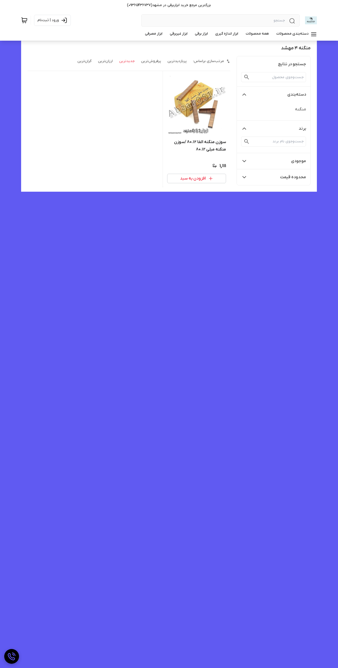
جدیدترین (127, 61)
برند (302, 128)
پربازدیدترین (177, 61)
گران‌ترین (84, 61)
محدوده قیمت (293, 177)
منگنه (300, 109)
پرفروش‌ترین (151, 61)
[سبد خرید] (24, 20)
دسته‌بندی (296, 94)
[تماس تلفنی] (11, 656)
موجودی (298, 161)
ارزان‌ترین (105, 61)
